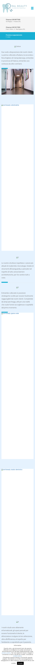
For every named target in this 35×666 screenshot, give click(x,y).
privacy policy (6, 653)
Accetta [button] (20, 663)
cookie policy (17, 656)
